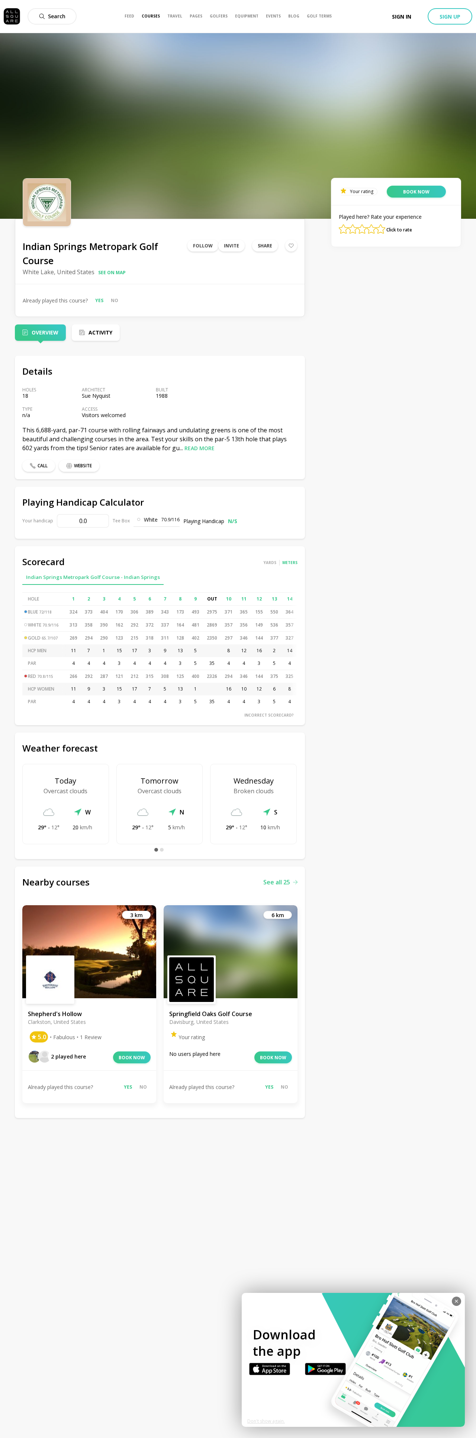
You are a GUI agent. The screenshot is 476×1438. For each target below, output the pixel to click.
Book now (132, 1057)
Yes (99, 300)
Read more (199, 448)
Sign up (450, 16)
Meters (290, 562)
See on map (112, 272)
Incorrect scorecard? (269, 715)
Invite (231, 246)
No (114, 300)
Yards (270, 562)
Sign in (401, 16)
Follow (203, 246)
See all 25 (276, 882)
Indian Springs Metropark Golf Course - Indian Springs (93, 577)
